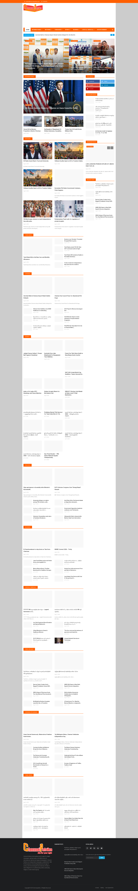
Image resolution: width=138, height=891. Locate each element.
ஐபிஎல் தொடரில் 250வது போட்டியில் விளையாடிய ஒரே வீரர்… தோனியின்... (103, 124)
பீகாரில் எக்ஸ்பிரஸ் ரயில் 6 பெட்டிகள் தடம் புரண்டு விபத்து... (104, 99)
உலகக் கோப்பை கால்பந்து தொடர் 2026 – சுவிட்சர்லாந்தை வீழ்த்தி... (32, 454)
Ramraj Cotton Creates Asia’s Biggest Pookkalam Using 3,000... (42, 685)
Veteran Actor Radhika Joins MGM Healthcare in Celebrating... (42, 309)
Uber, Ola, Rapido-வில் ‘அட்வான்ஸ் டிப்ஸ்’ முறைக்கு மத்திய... (41, 811)
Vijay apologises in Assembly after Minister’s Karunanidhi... (36, 488)
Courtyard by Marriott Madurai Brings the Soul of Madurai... (41, 748)
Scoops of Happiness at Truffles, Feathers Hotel (72, 764)
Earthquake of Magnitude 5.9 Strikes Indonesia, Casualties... (53, 130)
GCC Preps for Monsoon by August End (73, 309)
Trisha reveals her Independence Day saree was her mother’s (73, 263)
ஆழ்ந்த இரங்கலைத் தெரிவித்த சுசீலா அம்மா (66, 671)
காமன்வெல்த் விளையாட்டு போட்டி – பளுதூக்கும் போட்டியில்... (32, 413)
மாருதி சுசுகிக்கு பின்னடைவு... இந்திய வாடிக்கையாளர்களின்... (73, 561)
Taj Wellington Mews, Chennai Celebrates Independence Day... (67, 735)
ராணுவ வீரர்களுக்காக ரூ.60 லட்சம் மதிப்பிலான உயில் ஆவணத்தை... (72, 811)
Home (27, 29)
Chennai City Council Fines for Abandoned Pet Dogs (68, 297)
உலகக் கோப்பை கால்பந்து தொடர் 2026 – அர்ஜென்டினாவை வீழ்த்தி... (73, 414)
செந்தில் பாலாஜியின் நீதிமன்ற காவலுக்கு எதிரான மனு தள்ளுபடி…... (104, 116)
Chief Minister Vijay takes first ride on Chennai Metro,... (73, 326)
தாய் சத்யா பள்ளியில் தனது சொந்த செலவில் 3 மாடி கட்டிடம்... (72, 623)
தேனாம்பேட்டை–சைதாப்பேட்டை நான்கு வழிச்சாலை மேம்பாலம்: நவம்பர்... (42, 317)
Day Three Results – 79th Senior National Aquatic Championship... (51, 455)
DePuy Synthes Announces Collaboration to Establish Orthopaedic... (71, 694)
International (29, 76)
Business (27, 527)
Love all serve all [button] (88, 29)
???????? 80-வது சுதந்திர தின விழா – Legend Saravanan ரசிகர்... (36, 610)
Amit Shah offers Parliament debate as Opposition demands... (73, 501)
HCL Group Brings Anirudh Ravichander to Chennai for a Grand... (40, 765)
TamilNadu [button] (58, 29)
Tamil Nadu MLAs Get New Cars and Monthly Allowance (36, 258)
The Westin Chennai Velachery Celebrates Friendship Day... (72, 748)
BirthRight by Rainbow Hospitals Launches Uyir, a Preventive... (41, 702)
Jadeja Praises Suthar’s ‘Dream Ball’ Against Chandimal (32, 354)
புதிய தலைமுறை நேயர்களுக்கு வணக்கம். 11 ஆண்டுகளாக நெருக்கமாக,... (102, 108)
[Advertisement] (85, 15)
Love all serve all (30, 587)
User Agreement (109, 887)
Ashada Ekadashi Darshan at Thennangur (71, 639)
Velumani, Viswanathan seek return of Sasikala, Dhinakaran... (42, 517)
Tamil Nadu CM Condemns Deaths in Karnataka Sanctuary (73, 255)
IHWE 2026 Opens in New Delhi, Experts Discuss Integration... (72, 685)
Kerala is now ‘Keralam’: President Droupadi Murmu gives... (73, 240)
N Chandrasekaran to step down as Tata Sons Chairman (36, 550)
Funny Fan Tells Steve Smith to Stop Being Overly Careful (74, 354)
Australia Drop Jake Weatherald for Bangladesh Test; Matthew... (52, 355)
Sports (27, 336)
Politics (27, 465)
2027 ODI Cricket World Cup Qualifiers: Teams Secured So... (74, 373)
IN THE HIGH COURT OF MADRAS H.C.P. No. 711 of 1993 (103, 132)
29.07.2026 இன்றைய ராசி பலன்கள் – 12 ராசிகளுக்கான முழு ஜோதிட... (42, 639)
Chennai (27, 273)
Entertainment (102, 29)
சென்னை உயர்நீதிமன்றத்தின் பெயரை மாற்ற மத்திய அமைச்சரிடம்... (41, 509)
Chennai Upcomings (31, 712)
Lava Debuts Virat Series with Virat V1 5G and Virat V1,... (73, 577)
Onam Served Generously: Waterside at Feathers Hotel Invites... (37, 735)
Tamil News (28, 775)
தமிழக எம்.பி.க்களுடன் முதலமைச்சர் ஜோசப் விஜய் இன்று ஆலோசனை (41, 819)
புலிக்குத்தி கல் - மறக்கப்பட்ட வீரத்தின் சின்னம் (73, 827)
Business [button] (76, 29)
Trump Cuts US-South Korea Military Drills (73, 130)
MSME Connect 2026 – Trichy (63, 549)
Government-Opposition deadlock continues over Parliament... (73, 509)
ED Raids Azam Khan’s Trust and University (47, 35)
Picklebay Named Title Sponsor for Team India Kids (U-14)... (53, 413)
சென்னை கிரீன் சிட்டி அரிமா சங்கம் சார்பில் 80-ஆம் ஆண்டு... (68, 610)
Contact (97, 887)
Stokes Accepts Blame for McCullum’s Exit (52, 392)
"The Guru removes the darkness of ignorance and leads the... (73, 631)
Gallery (102, 887)
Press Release (29, 649)
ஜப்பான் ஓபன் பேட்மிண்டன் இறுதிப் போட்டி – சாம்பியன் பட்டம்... (53, 434)
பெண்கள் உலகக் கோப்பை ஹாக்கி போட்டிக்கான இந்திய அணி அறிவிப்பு (32, 434)
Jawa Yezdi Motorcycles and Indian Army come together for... (42, 561)
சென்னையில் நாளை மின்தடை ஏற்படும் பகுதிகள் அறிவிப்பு (42, 326)
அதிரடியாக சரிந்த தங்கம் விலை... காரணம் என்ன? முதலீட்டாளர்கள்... (41, 577)
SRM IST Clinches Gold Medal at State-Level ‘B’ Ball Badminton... (73, 393)
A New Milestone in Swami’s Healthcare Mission (40, 631)
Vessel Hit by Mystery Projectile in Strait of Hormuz (32, 130)
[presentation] (25, 56)
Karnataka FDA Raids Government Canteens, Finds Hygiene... (68, 189)
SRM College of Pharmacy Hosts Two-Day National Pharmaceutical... (42, 693)
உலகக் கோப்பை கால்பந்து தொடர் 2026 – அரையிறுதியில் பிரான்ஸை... (73, 434)
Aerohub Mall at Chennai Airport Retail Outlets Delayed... (36, 297)
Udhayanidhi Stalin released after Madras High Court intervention (73, 517)
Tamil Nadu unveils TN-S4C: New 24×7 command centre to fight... (72, 247)
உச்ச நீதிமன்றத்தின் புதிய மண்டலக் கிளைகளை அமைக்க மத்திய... (67, 798)
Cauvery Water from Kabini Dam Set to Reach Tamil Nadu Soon (73, 819)
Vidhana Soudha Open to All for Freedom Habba (69, 161)
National (28, 138)
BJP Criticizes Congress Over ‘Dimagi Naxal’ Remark (68, 488)
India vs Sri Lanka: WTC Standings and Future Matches (32, 392)
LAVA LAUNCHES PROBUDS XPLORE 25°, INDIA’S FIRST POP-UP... (100, 165)
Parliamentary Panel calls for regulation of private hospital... (67, 220)
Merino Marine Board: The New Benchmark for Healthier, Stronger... (42, 569)
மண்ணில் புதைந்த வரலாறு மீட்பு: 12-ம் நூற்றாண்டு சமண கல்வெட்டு (36, 798)
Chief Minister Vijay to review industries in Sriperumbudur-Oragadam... (72, 318)
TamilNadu (28, 235)
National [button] (48, 29)
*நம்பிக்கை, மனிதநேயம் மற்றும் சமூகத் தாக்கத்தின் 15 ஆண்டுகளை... (37, 672)
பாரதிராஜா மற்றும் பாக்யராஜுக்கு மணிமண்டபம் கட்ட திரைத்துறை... (41, 827)
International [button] (37, 29)
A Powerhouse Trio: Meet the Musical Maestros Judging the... (72, 702)
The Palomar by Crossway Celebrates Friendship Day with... (41, 756)
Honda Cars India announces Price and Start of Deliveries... (73, 569)
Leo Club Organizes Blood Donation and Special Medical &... (42, 623)
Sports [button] (67, 29)
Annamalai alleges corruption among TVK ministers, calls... (41, 501)
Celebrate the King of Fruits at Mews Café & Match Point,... (73, 756)
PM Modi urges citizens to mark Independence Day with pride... (37, 220)
